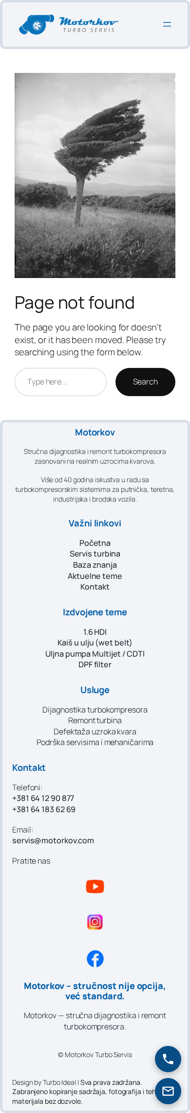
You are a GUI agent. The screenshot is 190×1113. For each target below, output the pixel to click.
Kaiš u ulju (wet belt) (95, 642)
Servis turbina (95, 553)
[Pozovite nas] (168, 1059)
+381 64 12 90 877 (43, 798)
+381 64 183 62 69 (44, 809)
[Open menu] (167, 24)
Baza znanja (95, 564)
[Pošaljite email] (168, 1091)
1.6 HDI (95, 631)
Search (145, 381)
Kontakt (94, 586)
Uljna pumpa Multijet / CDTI (94, 653)
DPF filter (95, 664)
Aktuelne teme (95, 576)
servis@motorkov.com (53, 840)
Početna (95, 543)
